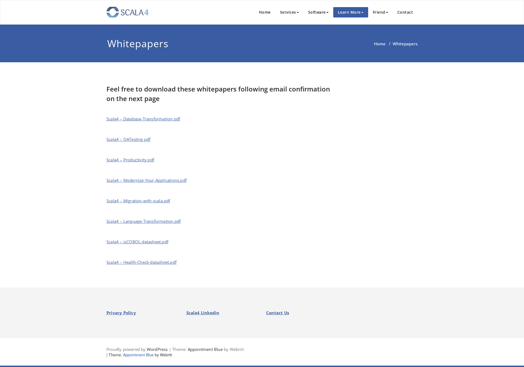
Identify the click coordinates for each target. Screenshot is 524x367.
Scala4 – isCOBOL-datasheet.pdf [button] (137, 241)
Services (288, 12)
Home (265, 12)
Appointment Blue (205, 349)
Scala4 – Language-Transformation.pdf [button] (143, 221)
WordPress (157, 349)
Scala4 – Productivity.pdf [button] (130, 159)
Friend (379, 12)
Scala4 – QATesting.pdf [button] (128, 139)
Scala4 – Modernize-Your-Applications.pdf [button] (146, 180)
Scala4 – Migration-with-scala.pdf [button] (138, 200)
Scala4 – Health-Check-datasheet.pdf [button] (141, 262)
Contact (405, 12)
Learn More (349, 12)
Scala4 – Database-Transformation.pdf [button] (143, 119)
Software (317, 12)
